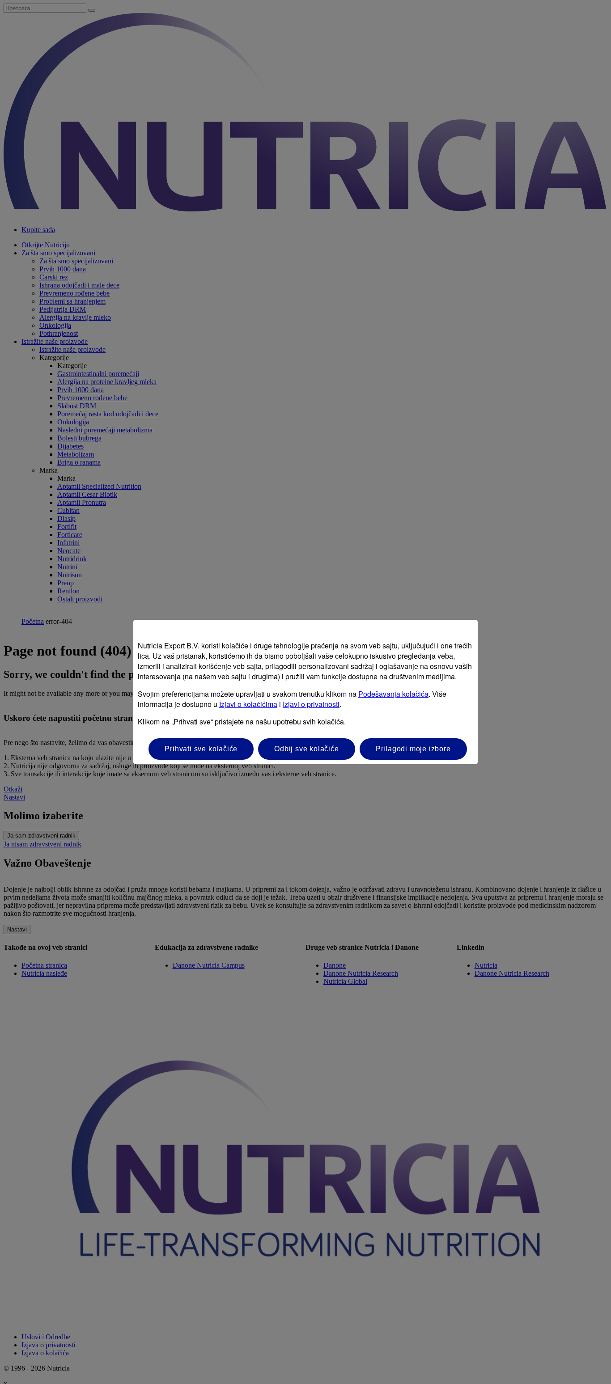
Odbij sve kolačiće (306, 749)
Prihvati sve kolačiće (201, 749)
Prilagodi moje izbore (413, 749)
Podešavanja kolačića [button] (393, 694)
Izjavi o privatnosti (311, 704)
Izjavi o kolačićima (248, 704)
